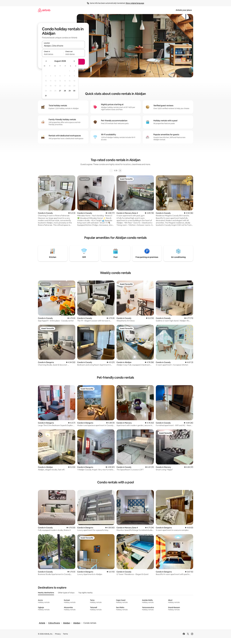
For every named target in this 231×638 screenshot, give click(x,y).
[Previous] (111, 170)
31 (46, 96)
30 (74, 91)
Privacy (58, 634)
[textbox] (52, 54)
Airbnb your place (184, 10)
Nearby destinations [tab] (46, 593)
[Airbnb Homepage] (44, 10)
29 (70, 91)
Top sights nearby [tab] (85, 593)
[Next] (120, 170)
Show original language (135, 3)
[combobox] (63, 45)
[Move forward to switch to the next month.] (74, 61)
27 (60, 91)
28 (65, 91)
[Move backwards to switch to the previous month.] (46, 61)
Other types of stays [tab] (66, 593)
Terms (65, 634)
